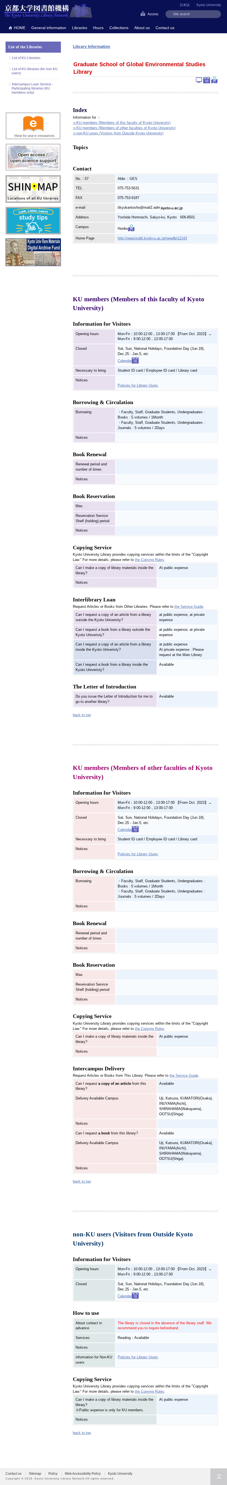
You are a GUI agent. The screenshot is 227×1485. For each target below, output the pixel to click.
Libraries (79, 27)
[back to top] (218, 1476)
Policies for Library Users (138, 385)
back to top (82, 715)
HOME (19, 27)
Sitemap (35, 1474)
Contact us (165, 27)
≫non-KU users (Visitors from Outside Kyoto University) (118, 133)
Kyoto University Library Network (48, 11)
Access (153, 14)
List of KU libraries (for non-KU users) (35, 71)
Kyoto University (209, 5)
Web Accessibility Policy (83, 1474)
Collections (118, 27)
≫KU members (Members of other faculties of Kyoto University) (124, 128)
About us (142, 27)
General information (48, 27)
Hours (98, 27)
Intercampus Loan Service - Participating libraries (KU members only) (32, 88)
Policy (53, 1474)
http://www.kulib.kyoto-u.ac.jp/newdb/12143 (152, 238)
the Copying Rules (149, 560)
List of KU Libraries (26, 58)
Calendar (125, 361)
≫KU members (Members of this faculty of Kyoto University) (122, 123)
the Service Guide (188, 606)
